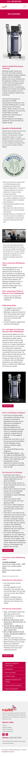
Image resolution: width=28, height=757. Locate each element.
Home (4, 725)
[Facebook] (3, 734)
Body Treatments (8, 729)
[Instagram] (7, 734)
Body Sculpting (7, 727)
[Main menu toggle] (25, 6)
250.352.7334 (15, 737)
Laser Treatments (8, 731)
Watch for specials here (10, 576)
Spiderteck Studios (8, 751)
